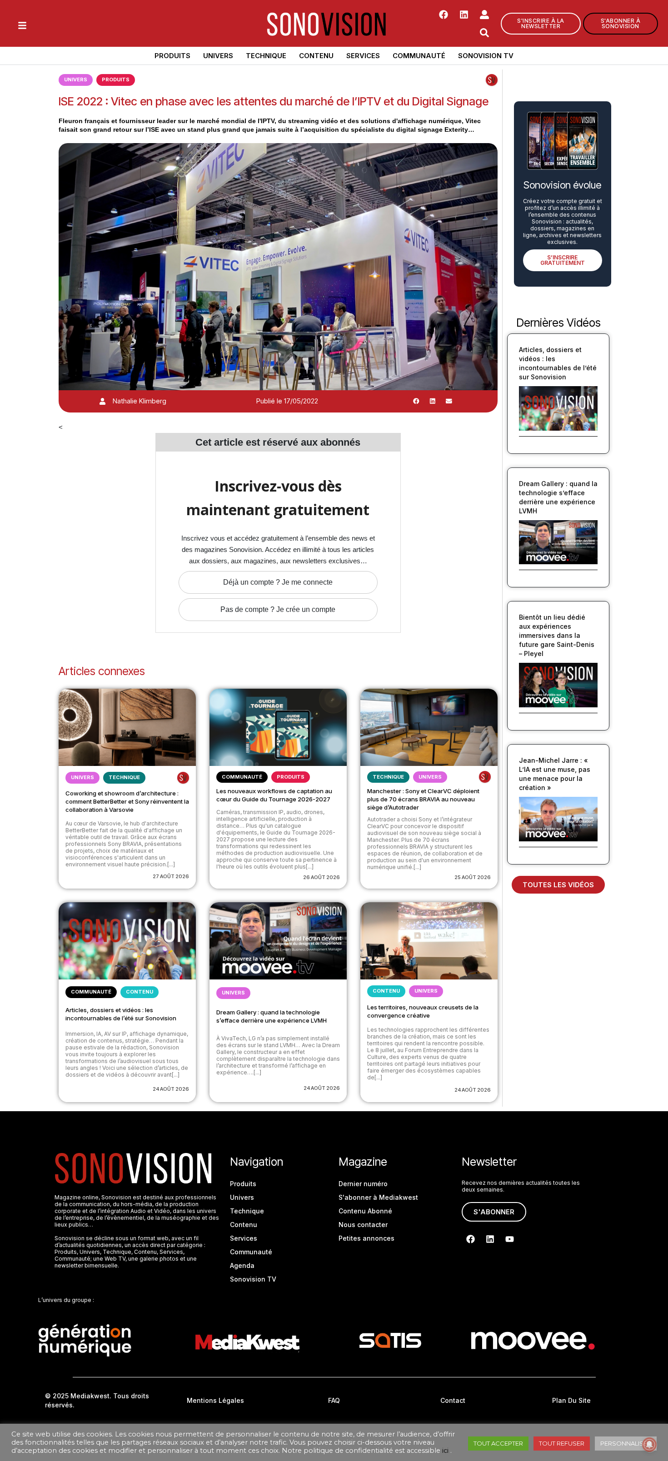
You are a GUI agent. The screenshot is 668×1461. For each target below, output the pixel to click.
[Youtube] (509, 1239)
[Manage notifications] (649, 1444)
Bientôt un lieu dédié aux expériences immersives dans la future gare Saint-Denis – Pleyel (556, 635)
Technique (266, 55)
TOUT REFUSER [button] (561, 1443)
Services (363, 55)
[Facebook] (443, 14)
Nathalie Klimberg (139, 401)
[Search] (484, 33)
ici (445, 1450)
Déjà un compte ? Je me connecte (278, 582)
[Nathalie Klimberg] (102, 401)
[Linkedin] (464, 14)
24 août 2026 (171, 1089)
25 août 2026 (472, 877)
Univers (218, 55)
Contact (452, 1400)
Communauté (419, 55)
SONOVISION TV (485, 55)
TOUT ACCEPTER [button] (498, 1443)
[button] (416, 401)
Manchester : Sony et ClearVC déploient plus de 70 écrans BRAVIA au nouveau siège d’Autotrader (423, 799)
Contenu (316, 55)
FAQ (334, 1400)
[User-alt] (484, 14)
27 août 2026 (171, 876)
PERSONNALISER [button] (625, 1443)
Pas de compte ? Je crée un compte (277, 609)
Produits (172, 55)
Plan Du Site (571, 1400)
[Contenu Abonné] (492, 80)
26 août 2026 (321, 877)
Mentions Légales (215, 1400)
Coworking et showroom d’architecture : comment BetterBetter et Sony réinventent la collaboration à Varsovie (127, 801)
